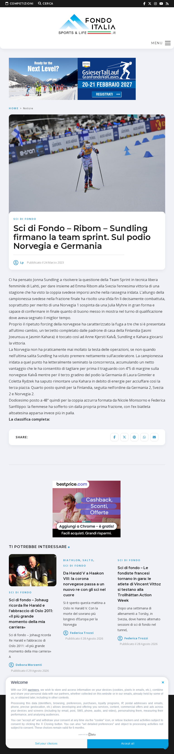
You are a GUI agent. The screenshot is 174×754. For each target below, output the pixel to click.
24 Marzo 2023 (54, 262)
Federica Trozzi (82, 633)
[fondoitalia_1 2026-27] (72, 78)
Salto (87, 560)
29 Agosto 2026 (38, 671)
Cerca (48, 3)
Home (14, 108)
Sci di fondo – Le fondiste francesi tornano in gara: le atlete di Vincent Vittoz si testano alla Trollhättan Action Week (139, 584)
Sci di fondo (24, 219)
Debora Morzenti (29, 665)
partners (33, 689)
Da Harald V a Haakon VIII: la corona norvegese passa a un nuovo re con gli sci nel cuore (84, 584)
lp (22, 262)
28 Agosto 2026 (93, 638)
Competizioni (22, 3)
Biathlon (71, 560)
